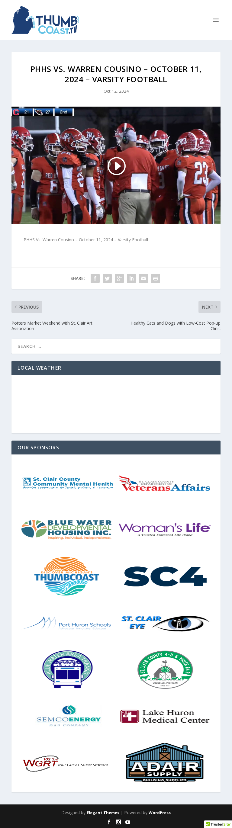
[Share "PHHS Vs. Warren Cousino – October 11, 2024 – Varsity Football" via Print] (156, 278)
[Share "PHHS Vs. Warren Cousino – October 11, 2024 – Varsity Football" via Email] (143, 278)
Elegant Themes (103, 812)
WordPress (160, 812)
